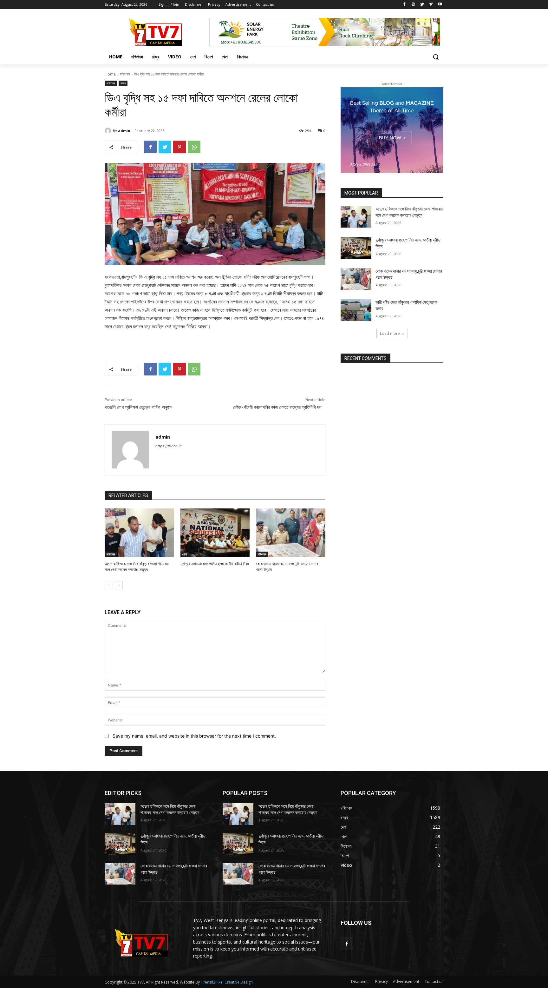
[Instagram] (413, 4)
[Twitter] (422, 4)
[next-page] (119, 585)
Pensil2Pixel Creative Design (228, 982)
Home (110, 74)
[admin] (109, 131)
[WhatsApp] (194, 147)
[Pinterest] (179, 147)
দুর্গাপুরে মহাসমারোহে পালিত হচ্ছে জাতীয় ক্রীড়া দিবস (214, 563)
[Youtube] (439, 4)
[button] (435, 56)
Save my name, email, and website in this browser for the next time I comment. (194, 736)
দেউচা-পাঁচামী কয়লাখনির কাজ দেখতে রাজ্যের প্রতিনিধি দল (279, 407)
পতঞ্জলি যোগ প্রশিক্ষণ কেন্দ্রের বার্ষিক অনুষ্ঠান (139, 407)
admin (124, 130)
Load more (390, 333)
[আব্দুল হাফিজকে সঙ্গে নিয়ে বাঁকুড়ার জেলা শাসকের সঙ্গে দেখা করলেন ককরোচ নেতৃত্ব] (139, 532)
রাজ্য (123, 83)
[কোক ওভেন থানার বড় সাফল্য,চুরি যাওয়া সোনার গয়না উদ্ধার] (290, 532)
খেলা (184, 554)
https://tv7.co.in (168, 446)
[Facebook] (404, 4)
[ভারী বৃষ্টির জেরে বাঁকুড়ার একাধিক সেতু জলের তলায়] (356, 310)
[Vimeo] (430, 4)
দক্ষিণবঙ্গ (125, 74)
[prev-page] (109, 585)
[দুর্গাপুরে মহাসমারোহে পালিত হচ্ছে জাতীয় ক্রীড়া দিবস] (215, 532)
